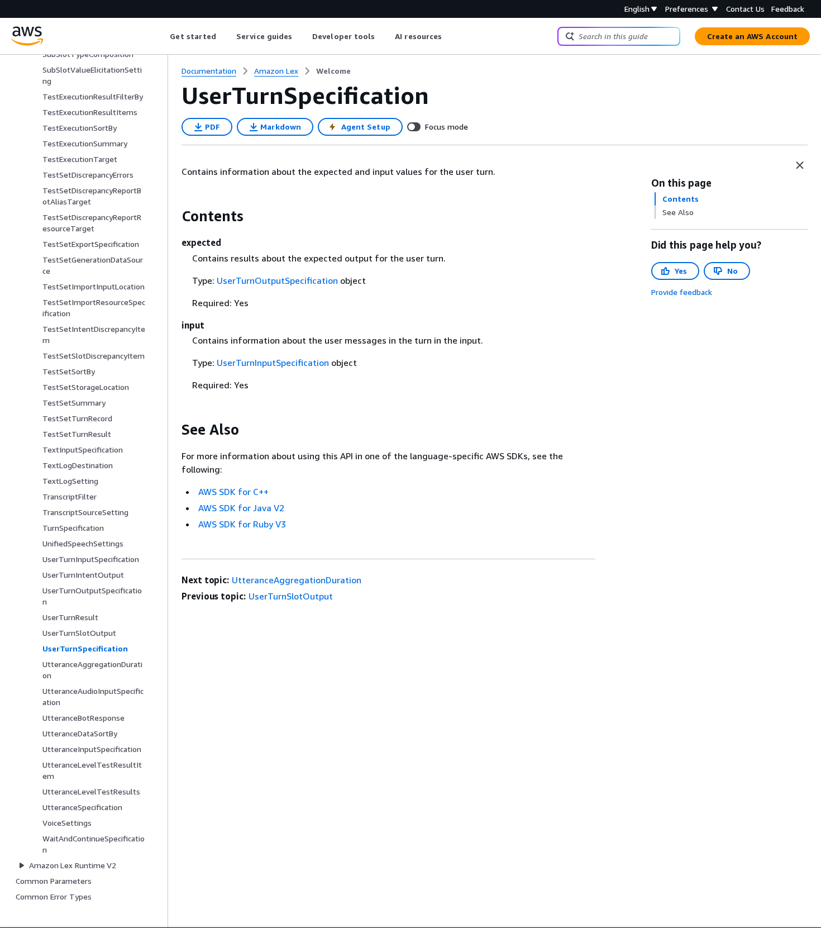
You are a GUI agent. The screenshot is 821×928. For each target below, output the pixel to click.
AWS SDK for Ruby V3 (242, 524)
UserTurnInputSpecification (273, 362)
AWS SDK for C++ (233, 491)
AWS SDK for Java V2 (241, 507)
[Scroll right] (450, 36)
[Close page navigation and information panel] (800, 165)
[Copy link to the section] (172, 216)
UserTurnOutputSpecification (277, 280)
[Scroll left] (162, 36)
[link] (333, 71)
